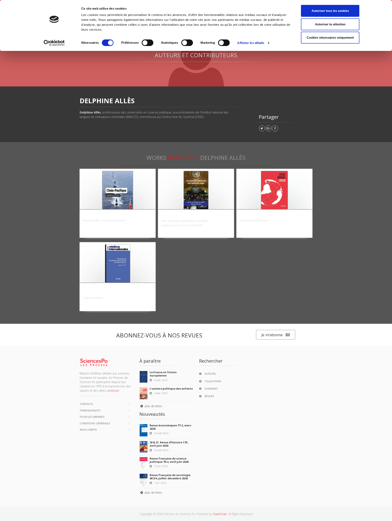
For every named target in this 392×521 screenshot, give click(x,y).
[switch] (147, 42)
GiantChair (220, 514)
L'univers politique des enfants (171, 388)
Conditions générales (95, 423)
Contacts (86, 404)
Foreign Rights (90, 410)
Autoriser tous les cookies (330, 10)
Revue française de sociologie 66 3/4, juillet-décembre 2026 (170, 476)
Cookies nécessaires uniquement (330, 37)
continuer (113, 390)
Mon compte (88, 429)
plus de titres (153, 406)
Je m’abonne (272, 334)
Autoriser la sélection (330, 24)
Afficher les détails (250, 43)
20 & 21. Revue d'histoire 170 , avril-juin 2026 (169, 443)
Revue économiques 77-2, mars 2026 (170, 427)
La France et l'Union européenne (163, 373)
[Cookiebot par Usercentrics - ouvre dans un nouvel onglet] (54, 43)
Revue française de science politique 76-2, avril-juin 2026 (169, 460)
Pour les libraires (92, 417)
